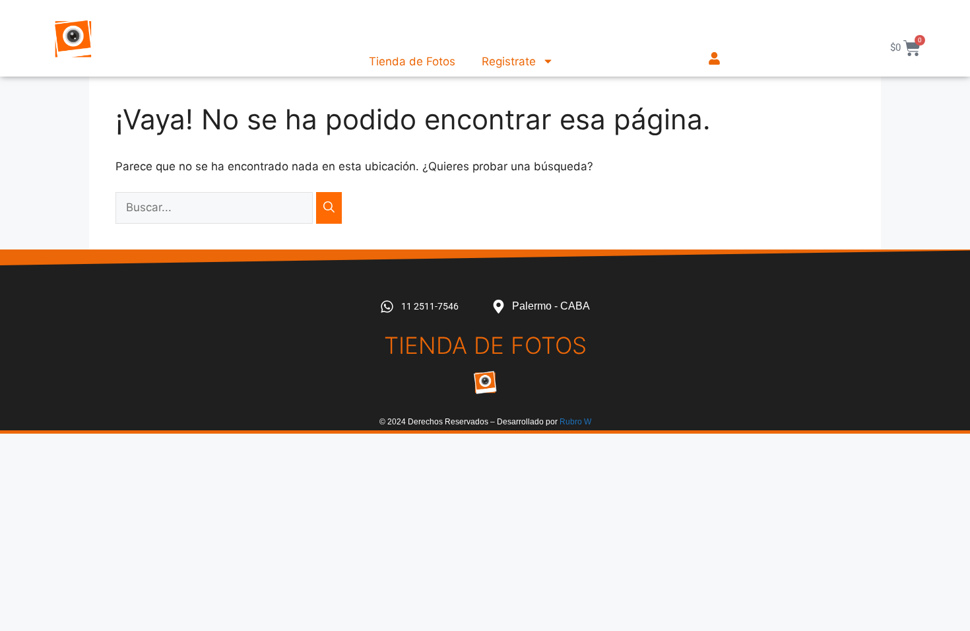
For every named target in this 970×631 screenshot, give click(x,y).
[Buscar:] (215, 207)
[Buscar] (329, 208)
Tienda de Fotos (412, 61)
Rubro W (575, 421)
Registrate (509, 61)
